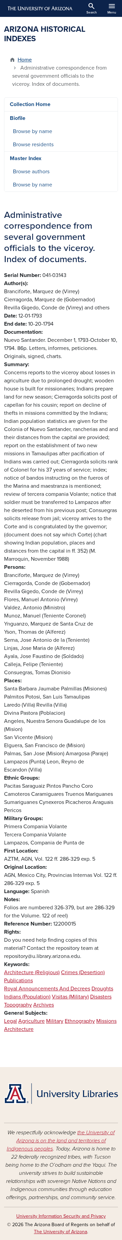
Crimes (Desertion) (83, 972)
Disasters (100, 996)
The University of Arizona (60, 1232)
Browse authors (31, 171)
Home (25, 59)
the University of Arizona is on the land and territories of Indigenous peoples (61, 1140)
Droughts (102, 988)
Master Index (25, 158)
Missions (106, 1021)
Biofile (17, 118)
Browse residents (33, 144)
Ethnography (80, 1021)
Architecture (19, 1029)
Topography (18, 1005)
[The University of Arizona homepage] (39, 8)
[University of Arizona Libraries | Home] (61, 1093)
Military (54, 1021)
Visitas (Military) (70, 996)
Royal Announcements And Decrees (47, 988)
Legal (10, 1021)
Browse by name (32, 131)
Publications (18, 980)
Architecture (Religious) (32, 972)
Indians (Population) (27, 996)
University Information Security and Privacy (61, 1216)
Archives (43, 1005)
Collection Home (30, 104)
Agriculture (31, 1021)
